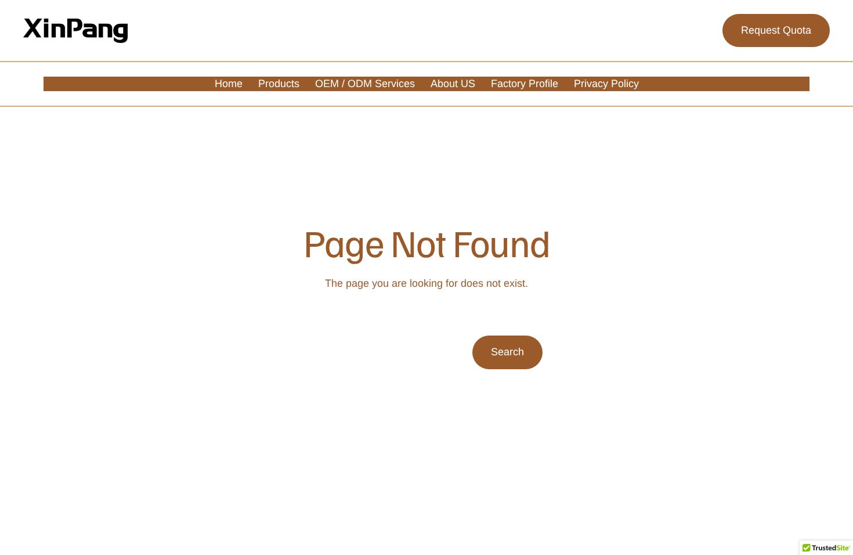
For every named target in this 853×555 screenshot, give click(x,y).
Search (507, 352)
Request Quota (776, 30)
